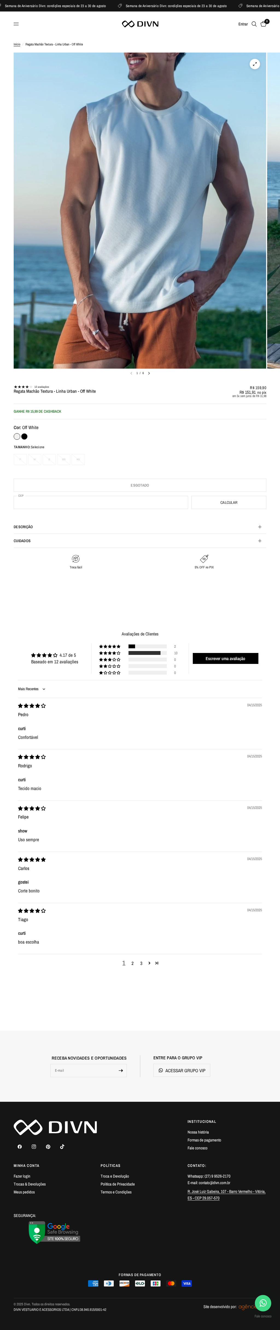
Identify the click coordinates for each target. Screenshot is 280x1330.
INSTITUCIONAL (202, 1121)
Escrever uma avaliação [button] (225, 658)
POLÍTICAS (111, 1165)
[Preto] (24, 436)
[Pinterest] (48, 1147)
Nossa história (198, 1132)
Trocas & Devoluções (30, 1184)
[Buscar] (254, 23)
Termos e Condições (116, 1192)
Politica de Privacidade (118, 1184)
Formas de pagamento (204, 1140)
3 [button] (141, 963)
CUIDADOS (22, 540)
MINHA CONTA (26, 1165)
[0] (262, 23)
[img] (32, 705)
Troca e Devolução (115, 1176)
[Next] (149, 373)
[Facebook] (20, 1147)
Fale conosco (198, 1148)
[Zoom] (255, 64)
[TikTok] (62, 1147)
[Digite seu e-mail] (121, 1070)
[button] (110, 646)
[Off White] (17, 436)
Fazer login (22, 1176)
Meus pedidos (24, 1192)
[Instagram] (34, 1147)
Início (17, 44)
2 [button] (133, 963)
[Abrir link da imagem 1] (55, 1233)
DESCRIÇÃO (23, 526)
